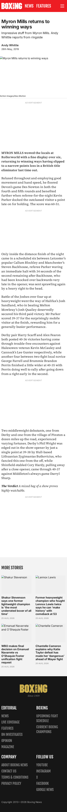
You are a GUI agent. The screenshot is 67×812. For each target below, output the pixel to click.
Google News (45, 790)
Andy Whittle (10, 45)
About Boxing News (14, 765)
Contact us (8, 771)
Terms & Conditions (14, 777)
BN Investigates (12, 734)
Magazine (7, 747)
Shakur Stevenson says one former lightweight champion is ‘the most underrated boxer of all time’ (16, 606)
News (29, 6)
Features (43, 6)
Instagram (43, 771)
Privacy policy (11, 783)
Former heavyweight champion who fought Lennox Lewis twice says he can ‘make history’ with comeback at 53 (50, 606)
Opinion (6, 741)
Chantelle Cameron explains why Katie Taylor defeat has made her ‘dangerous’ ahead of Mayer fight (50, 652)
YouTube (42, 765)
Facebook (42, 783)
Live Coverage (10, 722)
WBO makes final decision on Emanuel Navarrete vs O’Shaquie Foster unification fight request (15, 654)
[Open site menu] (62, 6)
